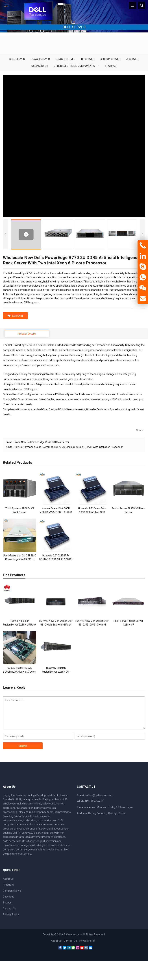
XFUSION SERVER (110, 59)
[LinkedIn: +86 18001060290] (143, 256)
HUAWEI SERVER (40, 59)
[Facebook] (60, 948)
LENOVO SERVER (65, 59)
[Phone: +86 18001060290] (143, 245)
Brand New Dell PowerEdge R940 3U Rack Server (41, 442)
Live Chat (17, 315)
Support (7, 902)
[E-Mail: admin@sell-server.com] (143, 298)
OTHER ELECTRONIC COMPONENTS (74, 65)
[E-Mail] (90, 948)
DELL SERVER (17, 59)
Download (8, 896)
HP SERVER (87, 59)
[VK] (86, 948)
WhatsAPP (97, 801)
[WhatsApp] (73, 948)
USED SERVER (39, 65)
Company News (12, 890)
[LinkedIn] (69, 948)
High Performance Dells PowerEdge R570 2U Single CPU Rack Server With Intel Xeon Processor (68, 447)
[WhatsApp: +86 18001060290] (143, 277)
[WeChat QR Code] (143, 288)
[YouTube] (82, 948)
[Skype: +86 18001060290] (143, 267)
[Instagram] (77, 948)
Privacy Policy (11, 914)
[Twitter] (64, 948)
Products (8, 884)
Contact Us (9, 908)
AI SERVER (132, 59)
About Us (8, 878)
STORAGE (110, 65)
